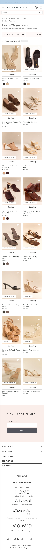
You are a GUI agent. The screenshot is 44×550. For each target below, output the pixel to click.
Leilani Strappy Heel (10, 78)
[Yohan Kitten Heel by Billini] (11, 236)
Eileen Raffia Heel (30, 122)
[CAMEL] (4, 173)
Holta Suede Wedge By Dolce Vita (11, 123)
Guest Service (8, 456)
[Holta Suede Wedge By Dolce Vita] (11, 102)
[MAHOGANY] (7, 173)
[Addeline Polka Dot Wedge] (32, 285)
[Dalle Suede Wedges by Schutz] (32, 191)
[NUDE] (7, 84)
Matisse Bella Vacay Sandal (10, 392)
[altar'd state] (17, 7)
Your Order (7, 447)
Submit (22, 430)
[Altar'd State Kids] (22, 511)
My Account (7, 452)
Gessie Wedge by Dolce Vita (30, 257)
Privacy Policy (27, 545)
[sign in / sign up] (36, 7)
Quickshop (11, 74)
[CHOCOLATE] (7, 263)
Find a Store (24, 41)
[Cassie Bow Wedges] (32, 330)
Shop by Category (11, 35)
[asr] (22, 500)
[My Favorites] (18, 47)
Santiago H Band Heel (32, 391)
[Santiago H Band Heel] (32, 371)
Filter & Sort (32, 35)
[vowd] (22, 525)
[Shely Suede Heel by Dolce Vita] (11, 146)
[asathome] (22, 490)
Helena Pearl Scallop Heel (31, 167)
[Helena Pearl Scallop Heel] (32, 146)
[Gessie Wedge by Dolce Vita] (32, 236)
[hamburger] (3, 7)
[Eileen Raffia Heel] (32, 102)
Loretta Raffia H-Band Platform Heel (11, 351)
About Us (6, 466)
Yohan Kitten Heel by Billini (10, 257)
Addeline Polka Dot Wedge (31, 305)
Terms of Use (16, 545)
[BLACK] (4, 84)
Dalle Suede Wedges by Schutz (31, 212)
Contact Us (7, 461)
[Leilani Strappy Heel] (11, 58)
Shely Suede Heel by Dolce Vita (10, 167)
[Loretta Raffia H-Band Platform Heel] (11, 330)
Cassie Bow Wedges (31, 350)
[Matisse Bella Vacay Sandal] (11, 371)
